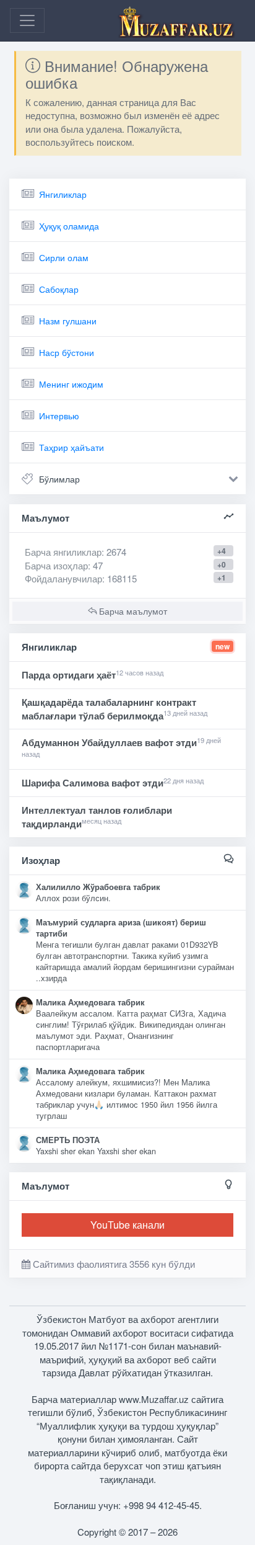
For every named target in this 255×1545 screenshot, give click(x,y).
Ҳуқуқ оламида (69, 226)
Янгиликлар (63, 194)
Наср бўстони (66, 352)
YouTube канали (127, 1225)
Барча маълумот (132, 611)
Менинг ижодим (71, 384)
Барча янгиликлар (75, 551)
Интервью (59, 415)
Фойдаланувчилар (63, 578)
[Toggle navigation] (27, 20)
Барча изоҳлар (56, 565)
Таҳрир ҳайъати (71, 447)
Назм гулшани (68, 320)
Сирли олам (64, 257)
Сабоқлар (59, 289)
